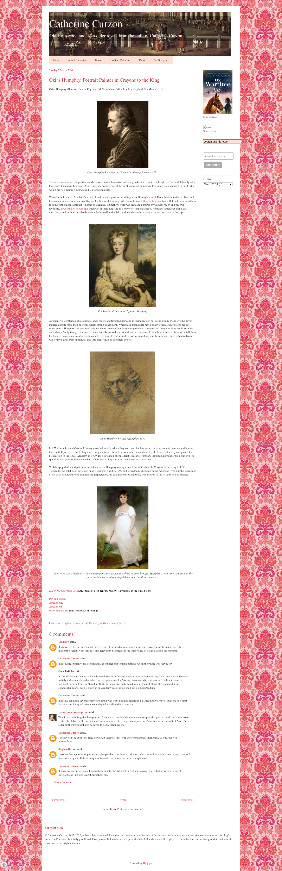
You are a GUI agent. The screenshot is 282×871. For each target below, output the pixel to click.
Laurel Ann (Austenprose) (73, 712)
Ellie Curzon (210, 117)
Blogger (147, 863)
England (67, 623)
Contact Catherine (120, 60)
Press (142, 60)
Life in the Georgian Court (64, 590)
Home (56, 60)
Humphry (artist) (98, 623)
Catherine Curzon (85, 23)
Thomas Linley (150, 201)
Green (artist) (80, 623)
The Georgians (161, 60)
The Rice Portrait (61, 573)
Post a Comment (63, 782)
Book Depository (58, 610)
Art (60, 623)
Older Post (187, 799)
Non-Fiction (210, 131)
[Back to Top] (4, 865)
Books (98, 60)
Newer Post (58, 799)
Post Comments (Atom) (130, 809)
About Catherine (77, 60)
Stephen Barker (67, 749)
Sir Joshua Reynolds (71, 208)
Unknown (63, 641)
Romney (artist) (117, 623)
